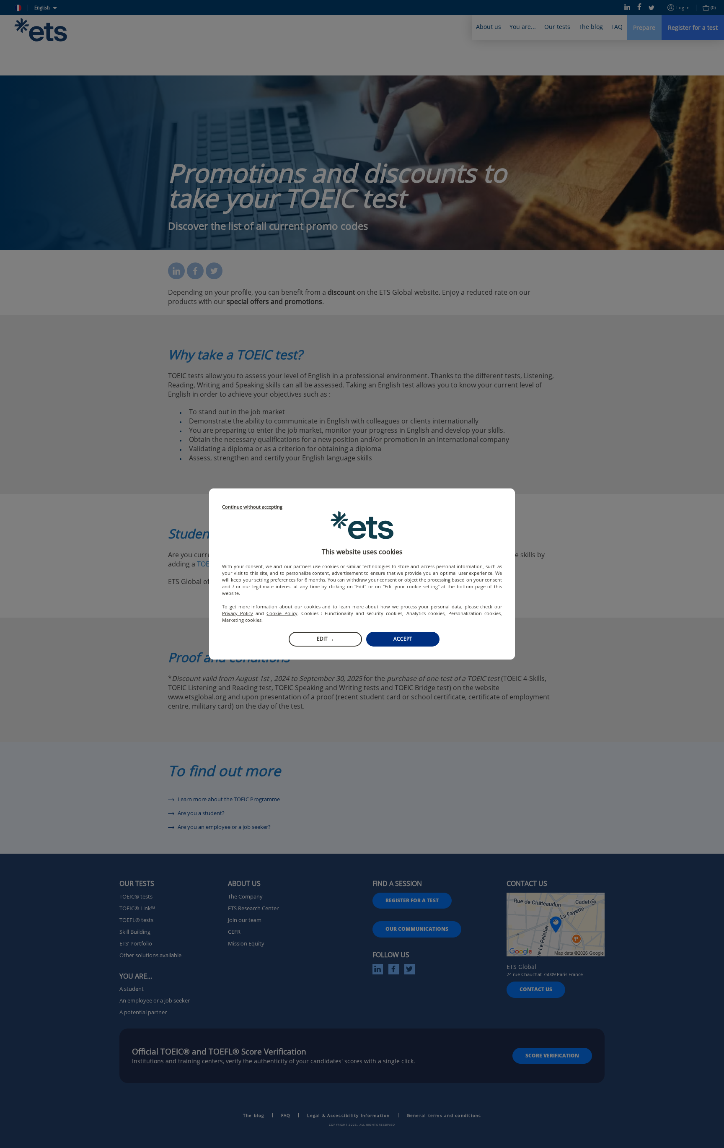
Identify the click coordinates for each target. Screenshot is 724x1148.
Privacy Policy (237, 613)
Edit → (325, 638)
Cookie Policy (281, 613)
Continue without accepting (252, 507)
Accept (402, 638)
